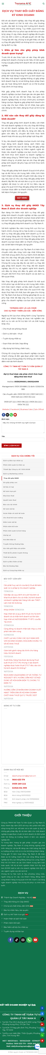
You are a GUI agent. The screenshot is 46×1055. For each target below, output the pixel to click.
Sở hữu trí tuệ (8, 487)
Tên (3, 436)
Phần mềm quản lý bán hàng (14, 531)
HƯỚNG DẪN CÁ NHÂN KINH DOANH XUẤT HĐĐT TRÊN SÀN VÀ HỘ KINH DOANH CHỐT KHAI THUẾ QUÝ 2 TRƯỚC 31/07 (22, 692)
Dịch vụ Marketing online (13, 474)
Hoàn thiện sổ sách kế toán (14, 513)
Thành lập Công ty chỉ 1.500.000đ (16, 469)
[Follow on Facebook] (3, 415)
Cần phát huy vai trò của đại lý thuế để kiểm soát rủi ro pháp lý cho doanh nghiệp (23, 586)
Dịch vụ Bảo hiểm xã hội (12, 561)
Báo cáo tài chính (10, 504)
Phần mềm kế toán (10, 526)
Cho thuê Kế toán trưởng (13, 517)
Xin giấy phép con (10, 482)
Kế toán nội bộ (8, 509)
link (22, 1005)
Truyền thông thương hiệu (13, 544)
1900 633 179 (20, 1044)
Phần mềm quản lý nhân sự (13, 465)
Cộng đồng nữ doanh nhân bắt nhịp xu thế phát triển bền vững (22, 630)
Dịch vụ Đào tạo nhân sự (13, 460)
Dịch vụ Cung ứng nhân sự (13, 570)
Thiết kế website (9, 557)
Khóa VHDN (9, 610)
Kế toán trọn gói (9, 491)
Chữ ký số (7, 535)
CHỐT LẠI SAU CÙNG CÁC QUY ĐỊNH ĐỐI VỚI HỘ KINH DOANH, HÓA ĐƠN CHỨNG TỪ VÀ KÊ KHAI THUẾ (23, 641)
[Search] (43, 4)
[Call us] (11, 415)
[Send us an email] (7, 415)
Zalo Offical (39, 409)
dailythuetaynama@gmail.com (24, 776)
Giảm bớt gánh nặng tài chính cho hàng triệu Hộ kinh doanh (21, 652)
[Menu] (3, 3)
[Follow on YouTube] (15, 415)
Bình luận (5, 419)
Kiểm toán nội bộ (9, 522)
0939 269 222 (33, 1044)
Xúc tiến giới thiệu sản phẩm (14, 548)
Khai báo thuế (8, 496)
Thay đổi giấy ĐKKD (11, 478)
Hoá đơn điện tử (9, 539)
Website (5, 409)
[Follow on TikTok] (17, 940)
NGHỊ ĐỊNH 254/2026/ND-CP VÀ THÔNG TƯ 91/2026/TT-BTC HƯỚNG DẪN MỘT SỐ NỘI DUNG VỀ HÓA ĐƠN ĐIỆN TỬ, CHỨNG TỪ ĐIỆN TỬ (22, 679)
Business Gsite (26, 409)
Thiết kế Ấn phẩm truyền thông (15, 553)
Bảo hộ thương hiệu (11, 566)
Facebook (15, 409)
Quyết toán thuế (9, 500)
